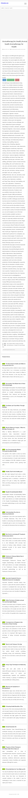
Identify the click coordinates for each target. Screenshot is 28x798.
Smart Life (7, 8)
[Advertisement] (14, 24)
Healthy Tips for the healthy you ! (14, 471)
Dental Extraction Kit (11, 726)
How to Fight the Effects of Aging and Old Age (15, 343)
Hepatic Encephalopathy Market (14, 491)
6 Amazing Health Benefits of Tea (14, 706)
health (11, 8)
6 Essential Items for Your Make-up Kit (15, 769)
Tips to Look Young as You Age (14, 644)
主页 (3, 8)
